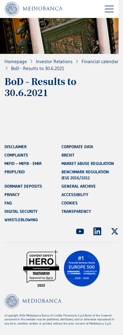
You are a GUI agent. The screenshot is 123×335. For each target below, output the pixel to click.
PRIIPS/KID (14, 172)
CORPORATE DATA (77, 146)
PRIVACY (12, 194)
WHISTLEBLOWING (21, 219)
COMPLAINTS (16, 155)
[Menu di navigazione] (109, 9)
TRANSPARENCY (76, 211)
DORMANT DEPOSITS (23, 186)
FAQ (8, 203)
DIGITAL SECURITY (21, 211)
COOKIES (69, 203)
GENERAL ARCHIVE (78, 186)
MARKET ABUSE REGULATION (87, 163)
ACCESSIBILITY (74, 194)
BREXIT (67, 155)
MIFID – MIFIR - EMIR (22, 163)
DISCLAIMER (15, 146)
